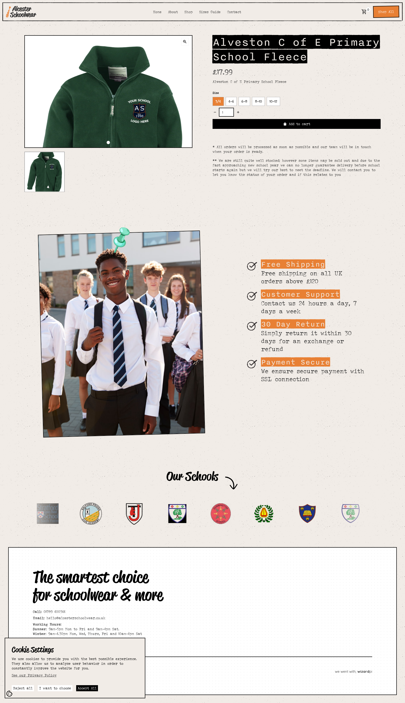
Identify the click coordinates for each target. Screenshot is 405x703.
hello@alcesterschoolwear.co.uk (69, 618)
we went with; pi (353, 671)
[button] (364, 11)
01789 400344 (49, 612)
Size (216, 93)
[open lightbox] (185, 42)
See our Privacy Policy (34, 675)
